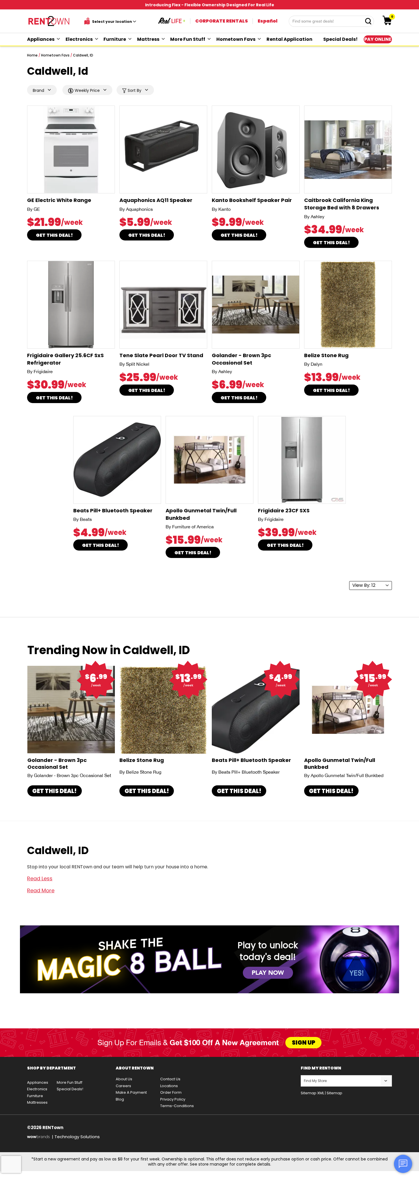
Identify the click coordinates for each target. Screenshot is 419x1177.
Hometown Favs (55, 55)
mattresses (37, 1102)
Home (32, 55)
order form (171, 1092)
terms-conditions (177, 1106)
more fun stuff (187, 39)
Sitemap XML (312, 1093)
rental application (289, 39)
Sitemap (334, 1093)
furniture (114, 39)
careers (123, 1086)
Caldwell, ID (83, 55)
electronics (79, 39)
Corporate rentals (221, 21)
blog (120, 1099)
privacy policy (172, 1099)
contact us (170, 1079)
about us (124, 1079)
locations (169, 1086)
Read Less (39, 878)
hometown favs (235, 39)
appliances (40, 39)
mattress (148, 39)
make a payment (131, 1092)
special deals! (340, 39)
